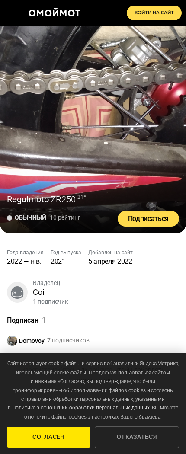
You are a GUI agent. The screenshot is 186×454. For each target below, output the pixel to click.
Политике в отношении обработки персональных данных (81, 408)
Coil (39, 292)
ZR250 (63, 199)
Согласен (48, 436)
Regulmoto (28, 199)
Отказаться (137, 436)
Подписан (26, 320)
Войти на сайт (154, 12)
